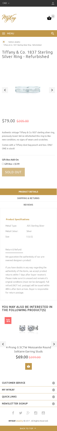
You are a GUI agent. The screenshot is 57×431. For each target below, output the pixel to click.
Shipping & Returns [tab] (28, 198)
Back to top (27, 428)
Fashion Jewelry (14, 42)
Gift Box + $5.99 (11, 164)
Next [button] (52, 90)
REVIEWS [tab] (28, 205)
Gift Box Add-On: (10, 159)
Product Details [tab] (28, 192)
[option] (28, 89)
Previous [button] (5, 90)
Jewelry (16, 421)
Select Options (28, 366)
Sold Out (13, 172)
